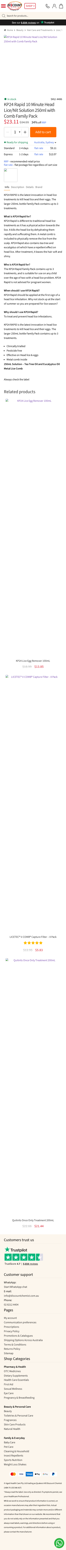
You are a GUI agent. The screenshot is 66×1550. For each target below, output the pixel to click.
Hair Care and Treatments (40, 30)
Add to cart (43, 132)
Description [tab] (17, 187)
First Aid (8, 1384)
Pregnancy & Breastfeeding (19, 1398)
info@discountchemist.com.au (21, 1296)
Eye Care (9, 1393)
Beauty (20, 30)
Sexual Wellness (13, 1389)
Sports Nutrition (13, 1460)
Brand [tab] (38, 187)
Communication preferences (20, 1322)
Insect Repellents (13, 1455)
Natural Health (12, 1429)
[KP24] (10, 175)
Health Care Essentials (16, 1380)
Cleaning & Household (16, 1451)
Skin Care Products (15, 1424)
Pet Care (8, 1447)
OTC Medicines (12, 1371)
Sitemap (8, 1353)
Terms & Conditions (15, 1344)
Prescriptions (11, 1327)
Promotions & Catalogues (18, 1336)
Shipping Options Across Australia (23, 1340)
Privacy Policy (11, 1331)
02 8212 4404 (11, 1305)
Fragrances (10, 1420)
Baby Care (9, 1442)
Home (10, 30)
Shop (29, 6)
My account (10, 1318)
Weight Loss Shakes (15, 1464)
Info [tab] (7, 187)
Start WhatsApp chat (15, 1287)
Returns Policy (12, 1349)
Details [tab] (30, 187)
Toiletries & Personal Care (18, 1416)
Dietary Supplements (16, 1376)
